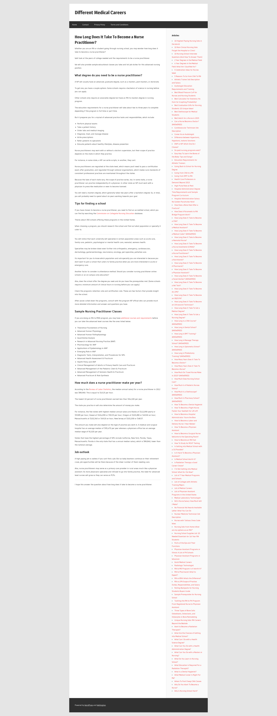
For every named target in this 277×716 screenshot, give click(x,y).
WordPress (89, 705)
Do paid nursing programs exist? (187, 150)
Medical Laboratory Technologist (187, 498)
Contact (85, 24)
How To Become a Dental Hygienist (188, 404)
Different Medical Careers (100, 12)
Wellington (101, 705)
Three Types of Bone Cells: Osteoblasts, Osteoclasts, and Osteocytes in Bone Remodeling (184, 613)
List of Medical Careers (183, 488)
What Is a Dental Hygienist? (185, 671)
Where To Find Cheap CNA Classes (187, 681)
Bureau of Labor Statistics (100, 389)
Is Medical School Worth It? (185, 459)
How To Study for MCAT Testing (187, 443)
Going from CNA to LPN (183, 173)
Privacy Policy (99, 24)
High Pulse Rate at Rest (183, 186)
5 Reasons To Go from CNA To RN (187, 76)
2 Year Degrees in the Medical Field (188, 60)
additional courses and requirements (136, 318)
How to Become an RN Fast (185, 440)
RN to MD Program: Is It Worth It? (187, 568)
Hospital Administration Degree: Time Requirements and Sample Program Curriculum (186, 192)
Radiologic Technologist (184, 565)
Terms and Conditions (119, 24)
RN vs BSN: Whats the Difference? (187, 578)
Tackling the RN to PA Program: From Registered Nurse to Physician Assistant (186, 604)
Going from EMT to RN (183, 176)
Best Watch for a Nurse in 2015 (186, 118)
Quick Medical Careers (183, 562)
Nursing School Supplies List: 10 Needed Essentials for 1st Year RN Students (186, 536)
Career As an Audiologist (184, 134)
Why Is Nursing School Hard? (186, 691)
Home (74, 24)
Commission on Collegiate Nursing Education (115, 213)
